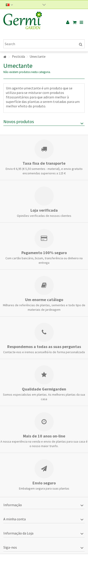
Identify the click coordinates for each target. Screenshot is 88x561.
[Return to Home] (4, 57)
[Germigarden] (29, 22)
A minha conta (14, 519)
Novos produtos (18, 121)
